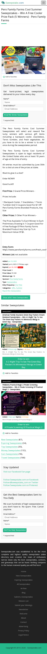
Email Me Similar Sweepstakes (15, 115)
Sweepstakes (12, 282)
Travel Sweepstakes (10, 457)
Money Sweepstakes (10, 450)
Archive (24, 588)
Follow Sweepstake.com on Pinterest (20, 485)
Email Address (8, 105)
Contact (23, 622)
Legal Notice (23, 635)
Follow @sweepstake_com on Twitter (20, 482)
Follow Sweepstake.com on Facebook (20, 479)
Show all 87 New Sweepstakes (15, 297)
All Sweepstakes (23, 584)
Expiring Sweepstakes (11, 443)
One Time (18, 285)
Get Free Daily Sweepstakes (15, 530)
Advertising (23, 626)
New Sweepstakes (9, 439)
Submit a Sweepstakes (23, 597)
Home (23, 571)
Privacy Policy (23, 630)
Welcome (23, 613)
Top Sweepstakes (9, 446)
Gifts (13, 288)
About (23, 618)
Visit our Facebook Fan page (16, 471)
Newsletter (23, 609)
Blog (23, 592)
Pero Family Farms (16, 279)
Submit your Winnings (23, 605)
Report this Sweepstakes (12, 291)
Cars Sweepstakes (9, 454)
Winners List (24, 601)
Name (5, 99)
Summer (19, 288)
